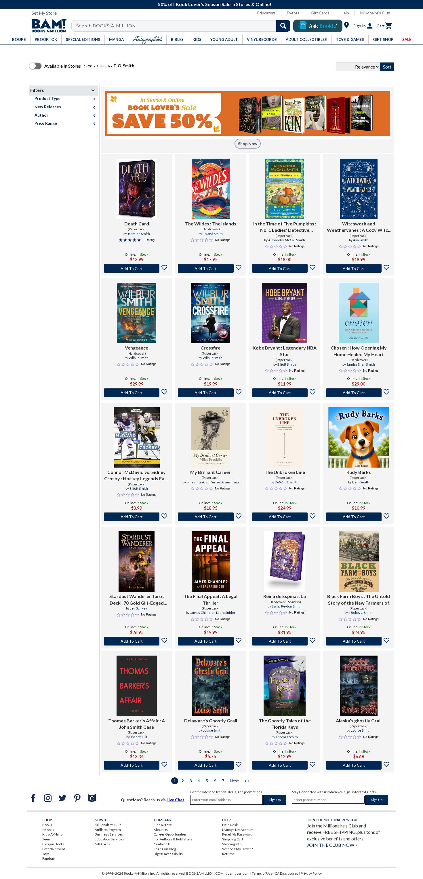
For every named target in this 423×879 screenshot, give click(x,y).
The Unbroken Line (284, 472)
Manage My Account (238, 829)
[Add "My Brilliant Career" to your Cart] (210, 516)
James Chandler (202, 612)
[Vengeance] (136, 313)
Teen (46, 839)
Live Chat (175, 799)
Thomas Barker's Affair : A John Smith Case (136, 724)
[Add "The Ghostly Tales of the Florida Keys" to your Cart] (284, 765)
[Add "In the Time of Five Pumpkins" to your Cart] (284, 268)
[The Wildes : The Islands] (210, 189)
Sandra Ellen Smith (360, 364)
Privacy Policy (311, 873)
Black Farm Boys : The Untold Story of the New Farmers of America (358, 599)
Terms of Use (262, 873)
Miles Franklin (197, 482)
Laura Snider (225, 612)
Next (234, 780)
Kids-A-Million (53, 834)
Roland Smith (213, 233)
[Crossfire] (210, 313)
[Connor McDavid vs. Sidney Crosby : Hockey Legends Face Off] (136, 437)
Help (345, 12)
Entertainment (53, 849)
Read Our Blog (165, 849)
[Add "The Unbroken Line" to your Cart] (284, 516)
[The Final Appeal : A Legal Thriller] (210, 561)
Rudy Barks (358, 472)
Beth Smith (360, 482)
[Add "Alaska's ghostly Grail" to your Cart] (358, 765)
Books (47, 825)
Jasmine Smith (138, 233)
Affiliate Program (108, 829)
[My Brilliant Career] (210, 437)
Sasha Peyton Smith (287, 606)
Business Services (109, 834)
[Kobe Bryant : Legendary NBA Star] (284, 313)
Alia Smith (360, 240)
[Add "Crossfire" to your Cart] (210, 392)
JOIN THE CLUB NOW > (332, 845)
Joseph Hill (138, 737)
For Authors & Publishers (173, 839)
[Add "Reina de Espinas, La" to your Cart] (284, 641)
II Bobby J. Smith (360, 612)
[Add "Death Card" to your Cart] (136, 268)
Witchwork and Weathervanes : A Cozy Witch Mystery (358, 227)
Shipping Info (231, 844)
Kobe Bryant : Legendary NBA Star (285, 351)
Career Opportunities (170, 834)
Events (293, 12)
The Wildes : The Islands (210, 223)
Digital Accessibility (168, 854)
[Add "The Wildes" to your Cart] (210, 268)
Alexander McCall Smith (286, 240)
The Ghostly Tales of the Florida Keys (285, 724)
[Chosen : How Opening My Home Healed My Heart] (358, 313)
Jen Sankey (138, 608)
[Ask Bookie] (317, 26)
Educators (266, 12)
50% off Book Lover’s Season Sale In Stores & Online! (214, 4)
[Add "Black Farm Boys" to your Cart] (358, 641)
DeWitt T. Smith (286, 482)
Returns (228, 854)
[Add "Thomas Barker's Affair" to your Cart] (136, 765)
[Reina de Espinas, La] (284, 561)
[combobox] (185, 25)
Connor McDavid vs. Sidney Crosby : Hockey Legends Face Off (136, 475)
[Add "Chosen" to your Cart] (358, 392)
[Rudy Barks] (358, 437)
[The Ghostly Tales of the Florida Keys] (284, 685)
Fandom (48, 858)
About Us (161, 829)
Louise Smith (212, 730)
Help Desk (230, 825)
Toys (45, 854)
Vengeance (136, 347)
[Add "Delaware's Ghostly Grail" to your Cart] (210, 765)
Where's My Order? (237, 849)
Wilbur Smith (138, 358)
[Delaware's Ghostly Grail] (210, 685)
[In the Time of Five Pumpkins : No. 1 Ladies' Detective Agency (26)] (285, 189)
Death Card (136, 223)
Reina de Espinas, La (284, 596)
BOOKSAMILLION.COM (205, 873)
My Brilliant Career (210, 472)
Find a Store (163, 825)
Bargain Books (53, 844)
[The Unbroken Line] (285, 437)
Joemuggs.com (237, 873)
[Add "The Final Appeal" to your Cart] (210, 641)
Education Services (109, 839)
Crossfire (210, 347)
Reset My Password (237, 834)
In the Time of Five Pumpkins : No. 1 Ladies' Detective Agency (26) (284, 227)
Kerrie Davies (220, 482)
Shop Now (247, 143)
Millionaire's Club (375, 12)
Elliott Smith (286, 364)
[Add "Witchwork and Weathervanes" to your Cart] (358, 268)
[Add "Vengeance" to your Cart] (136, 392)
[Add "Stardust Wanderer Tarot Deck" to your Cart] (136, 641)
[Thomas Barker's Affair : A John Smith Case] (136, 685)
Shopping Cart (232, 839)
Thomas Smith (287, 737)
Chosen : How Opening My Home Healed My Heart (359, 351)
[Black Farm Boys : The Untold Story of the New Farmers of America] (358, 561)
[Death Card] (136, 189)
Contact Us (162, 844)
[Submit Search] (283, 26)
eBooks (48, 829)
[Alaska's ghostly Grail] (358, 685)
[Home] (47, 26)
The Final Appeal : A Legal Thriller (210, 599)
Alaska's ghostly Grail (359, 720)
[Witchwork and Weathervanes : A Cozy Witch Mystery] (358, 189)
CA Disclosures (286, 873)
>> (247, 780)
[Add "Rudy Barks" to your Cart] (358, 516)
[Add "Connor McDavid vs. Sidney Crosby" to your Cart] (136, 516)
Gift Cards (320, 12)
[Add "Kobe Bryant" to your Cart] (284, 392)
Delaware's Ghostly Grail (210, 720)
